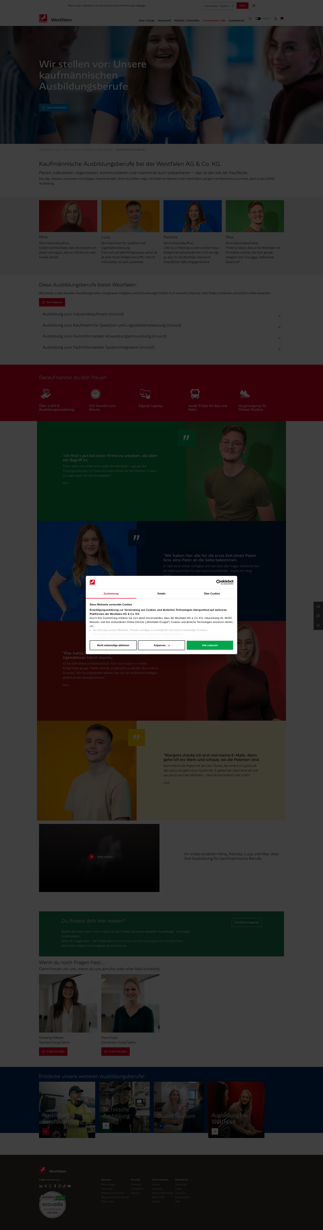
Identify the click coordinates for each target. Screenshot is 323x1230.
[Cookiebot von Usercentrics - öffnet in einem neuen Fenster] (219, 582)
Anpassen (160, 645)
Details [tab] (161, 593)
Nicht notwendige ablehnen (113, 645)
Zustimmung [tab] (111, 593)
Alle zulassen (210, 645)
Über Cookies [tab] (212, 593)
